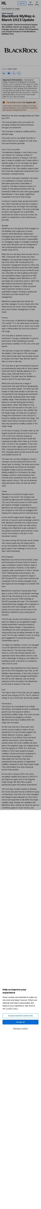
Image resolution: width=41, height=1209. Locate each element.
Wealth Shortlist (26, 138)
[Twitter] (19, 73)
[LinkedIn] (4, 73)
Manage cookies (20, 1028)
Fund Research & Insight (11, 9)
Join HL (22, 3)
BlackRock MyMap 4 (13, 152)
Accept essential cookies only (20, 1016)
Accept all (20, 1022)
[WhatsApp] (14, 73)
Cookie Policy (12, 1008)
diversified (29, 212)
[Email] (9, 73)
